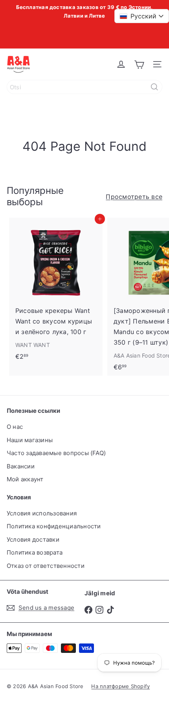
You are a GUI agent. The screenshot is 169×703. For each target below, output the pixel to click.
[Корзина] (139, 64)
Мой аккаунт (25, 479)
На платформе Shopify (120, 686)
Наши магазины (30, 440)
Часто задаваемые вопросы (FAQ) (56, 453)
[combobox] (84, 87)
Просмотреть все (134, 197)
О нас (15, 426)
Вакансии (21, 466)
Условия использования (42, 513)
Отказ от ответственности (45, 565)
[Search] (154, 87)
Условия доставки (33, 539)
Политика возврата (34, 552)
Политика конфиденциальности (54, 526)
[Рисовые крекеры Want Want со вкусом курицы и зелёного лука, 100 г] (56, 291)
